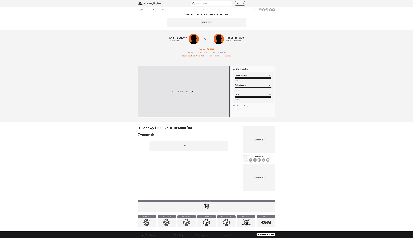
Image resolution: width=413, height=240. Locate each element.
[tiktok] (270, 9)
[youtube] (273, 9)
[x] (260, 9)
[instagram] (266, 9)
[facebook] (263, 9)
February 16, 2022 (206, 49)
